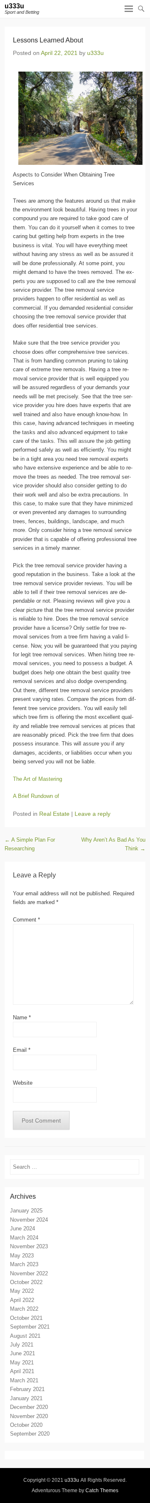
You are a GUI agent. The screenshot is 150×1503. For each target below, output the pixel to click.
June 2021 (22, 1353)
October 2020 (26, 1425)
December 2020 (29, 1407)
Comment (26, 920)
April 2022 (22, 1300)
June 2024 (22, 1228)
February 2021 (27, 1389)
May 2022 (22, 1291)
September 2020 (30, 1434)
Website (22, 1083)
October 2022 (26, 1282)
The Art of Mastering (37, 779)
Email (21, 1050)
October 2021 (26, 1318)
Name (22, 1017)
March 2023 (24, 1264)
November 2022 (29, 1273)
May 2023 (22, 1255)
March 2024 (24, 1238)
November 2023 (29, 1246)
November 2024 (29, 1220)
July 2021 (21, 1345)
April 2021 (22, 1371)
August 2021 (25, 1336)
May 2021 (22, 1362)
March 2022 (24, 1309)
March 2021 (24, 1380)
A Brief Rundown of (36, 796)
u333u (14, 6)
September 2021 (30, 1327)
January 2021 (26, 1398)
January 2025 (26, 1210)
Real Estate (54, 813)
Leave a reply (92, 813)
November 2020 (29, 1416)
